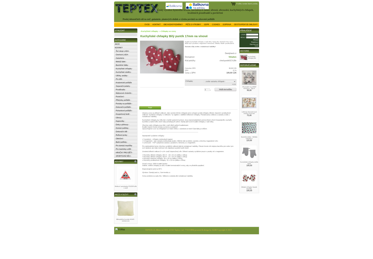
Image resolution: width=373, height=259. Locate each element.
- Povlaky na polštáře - (123, 104)
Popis (150, 107)
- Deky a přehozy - (122, 125)
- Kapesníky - (120, 121)
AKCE (117, 44)
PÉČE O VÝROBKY (193, 24)
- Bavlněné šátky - (122, 65)
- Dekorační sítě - (121, 132)
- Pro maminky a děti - (123, 149)
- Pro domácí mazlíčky (123, 146)
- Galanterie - (120, 58)
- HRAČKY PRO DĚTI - (124, 153)
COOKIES (216, 24)
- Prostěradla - (120, 90)
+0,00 (234, 84)
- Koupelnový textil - (122, 114)
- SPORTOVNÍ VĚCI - (123, 156)
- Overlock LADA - (122, 55)
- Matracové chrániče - (123, 93)
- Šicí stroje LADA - (122, 51)
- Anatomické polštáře (123, 83)
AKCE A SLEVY (122, 194)
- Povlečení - (120, 97)
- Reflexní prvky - (121, 135)
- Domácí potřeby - (122, 128)
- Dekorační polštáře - (123, 107)
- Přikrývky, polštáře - (123, 100)
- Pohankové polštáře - (124, 111)
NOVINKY (119, 48)
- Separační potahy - (123, 86)
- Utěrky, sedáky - (121, 76)
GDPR (206, 24)
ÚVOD (147, 24)
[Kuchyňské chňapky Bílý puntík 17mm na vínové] (162, 57)
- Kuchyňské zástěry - (123, 72)
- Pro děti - (119, 79)
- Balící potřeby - (121, 142)
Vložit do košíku (225, 89)
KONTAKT (157, 24)
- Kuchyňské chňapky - (124, 69)
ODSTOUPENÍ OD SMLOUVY (246, 24)
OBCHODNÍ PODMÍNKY (173, 24)
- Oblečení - (119, 139)
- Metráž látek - (120, 62)
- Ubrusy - (119, 118)
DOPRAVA (227, 24)
